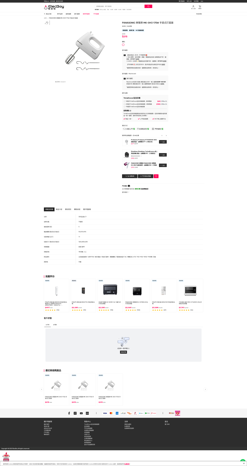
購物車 (199, 8)
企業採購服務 (88, 438)
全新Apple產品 (102, 9)
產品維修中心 (88, 440)
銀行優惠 (77, 14)
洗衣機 (111, 9)
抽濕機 (115, 9)
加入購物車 (130, 176)
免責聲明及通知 (129, 428)
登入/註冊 (193, 8)
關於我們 (46, 424)
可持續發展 (47, 430)
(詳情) (137, 59)
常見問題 (196, 1)
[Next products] (166, 135)
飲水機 (119, 9)
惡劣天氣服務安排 (89, 444)
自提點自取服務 (89, 430)
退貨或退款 (87, 436)
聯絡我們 (46, 434)
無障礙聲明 (87, 442)
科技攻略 (199, 14)
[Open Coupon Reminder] (6, 457)
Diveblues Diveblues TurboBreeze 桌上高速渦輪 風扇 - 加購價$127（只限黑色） (144, 152)
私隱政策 (127, 426)
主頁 (45, 18)
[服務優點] (130, 111)
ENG (202, 1)
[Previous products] (162, 135)
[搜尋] (148, 6)
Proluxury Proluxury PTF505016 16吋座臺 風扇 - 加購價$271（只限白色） (144, 141)
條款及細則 (127, 424)
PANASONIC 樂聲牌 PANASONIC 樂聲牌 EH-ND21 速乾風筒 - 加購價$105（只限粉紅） (144, 164)
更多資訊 (125, 192)
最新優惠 (68, 14)
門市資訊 (46, 432)
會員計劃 (46, 426)
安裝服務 (87, 432)
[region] (123, 463)
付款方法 (87, 434)
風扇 (108, 9)
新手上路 (189, 1)
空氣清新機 (128, 9)
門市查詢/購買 (146, 176)
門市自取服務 (88, 428)
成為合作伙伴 (48, 428)
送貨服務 (87, 426)
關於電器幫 (182, 1)
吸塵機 (124, 9)
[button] (205, 389)
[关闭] (244, 463)
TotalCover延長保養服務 (91, 424)
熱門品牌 (60, 14)
